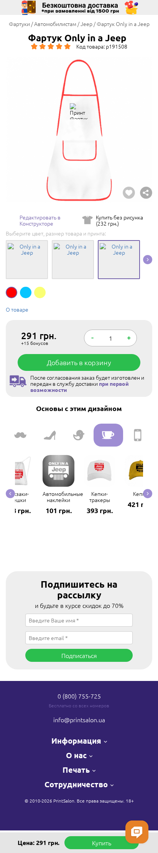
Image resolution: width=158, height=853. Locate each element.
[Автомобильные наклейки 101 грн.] (58, 455)
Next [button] (147, 259)
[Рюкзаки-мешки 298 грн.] (17, 455)
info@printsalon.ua (79, 719)
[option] (79, 130)
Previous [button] (10, 493)
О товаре (17, 309)
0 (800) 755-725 (79, 695)
